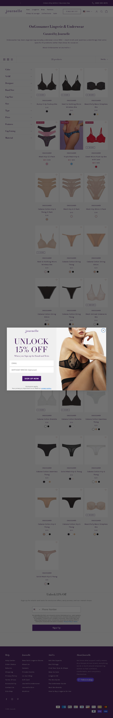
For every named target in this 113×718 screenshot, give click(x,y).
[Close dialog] (103, 330)
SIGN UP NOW (32, 378)
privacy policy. (46, 388)
